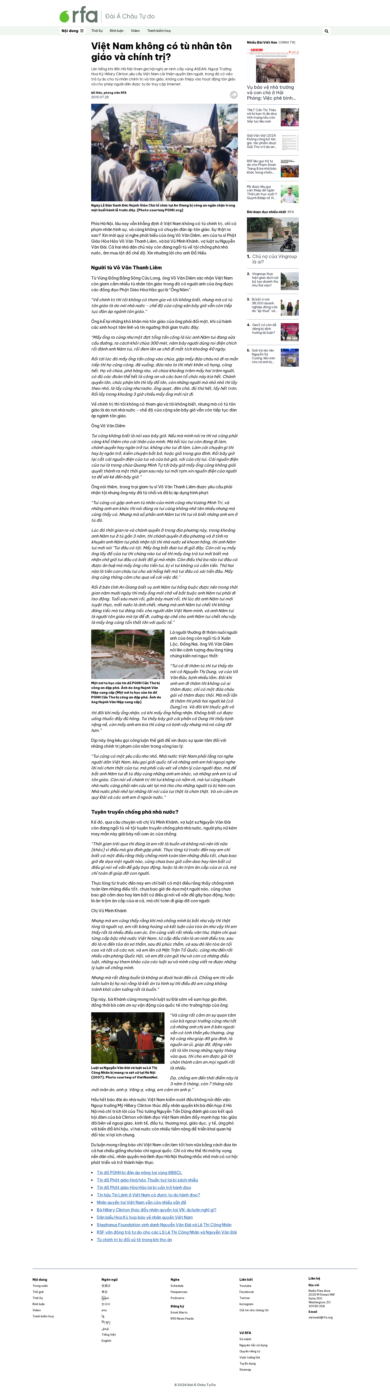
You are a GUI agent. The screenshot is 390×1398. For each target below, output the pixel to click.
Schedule (177, 1286)
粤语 (104, 1292)
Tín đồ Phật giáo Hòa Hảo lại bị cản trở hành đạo (144, 1187)
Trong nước (40, 1286)
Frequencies (179, 1292)
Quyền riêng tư (249, 1351)
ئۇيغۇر (105, 1328)
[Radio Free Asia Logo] (107, 13)
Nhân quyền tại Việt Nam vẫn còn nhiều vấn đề (141, 1202)
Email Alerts (179, 1312)
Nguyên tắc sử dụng (253, 1345)
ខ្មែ (103, 1316)
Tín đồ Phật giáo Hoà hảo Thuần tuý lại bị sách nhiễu (147, 1180)
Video (135, 31)
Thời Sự (96, 31)
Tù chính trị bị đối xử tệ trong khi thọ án (134, 1239)
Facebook (246, 1292)
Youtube (245, 1286)
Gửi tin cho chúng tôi (254, 1310)
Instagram (246, 1304)
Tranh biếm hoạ (159, 31)
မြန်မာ (105, 1298)
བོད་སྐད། (106, 1322)
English (106, 1340)
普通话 (106, 1286)
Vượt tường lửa (249, 1357)
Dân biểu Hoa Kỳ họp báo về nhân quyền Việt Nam (145, 1217)
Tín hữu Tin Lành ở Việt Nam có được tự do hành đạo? (148, 1195)
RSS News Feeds (182, 1318)
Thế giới (38, 1292)
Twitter (244, 1298)
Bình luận (116, 31)
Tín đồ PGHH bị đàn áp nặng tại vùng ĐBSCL (139, 1172)
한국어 (106, 1304)
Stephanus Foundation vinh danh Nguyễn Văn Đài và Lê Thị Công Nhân (164, 1224)
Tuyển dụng (247, 1363)
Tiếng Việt (109, 1334)
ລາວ (104, 1310)
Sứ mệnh (245, 1339)
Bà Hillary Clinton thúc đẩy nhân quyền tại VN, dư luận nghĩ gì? (156, 1209)
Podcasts (177, 1298)
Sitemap (245, 1369)
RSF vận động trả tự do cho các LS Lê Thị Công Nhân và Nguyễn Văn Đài (167, 1232)
